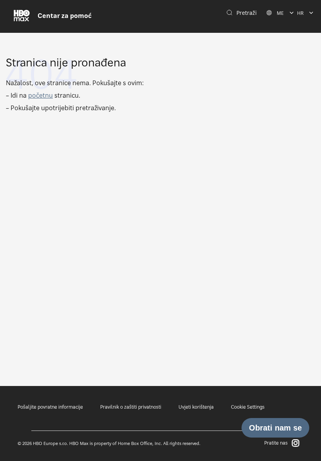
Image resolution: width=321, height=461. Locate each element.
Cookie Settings (248, 407)
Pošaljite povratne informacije (50, 407)
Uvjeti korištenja (196, 407)
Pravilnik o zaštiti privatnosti (130, 407)
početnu (40, 95)
